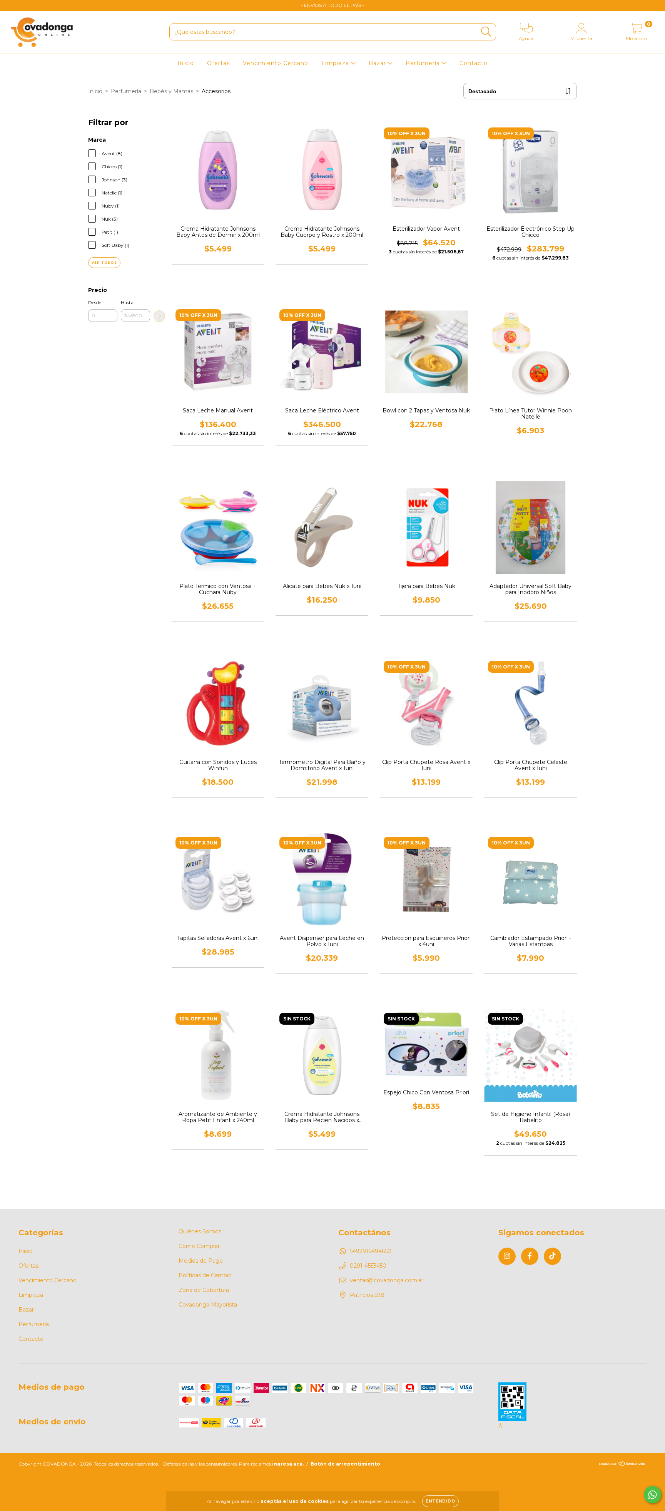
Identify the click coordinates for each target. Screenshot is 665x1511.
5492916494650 (370, 1251)
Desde (94, 302)
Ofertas (218, 63)
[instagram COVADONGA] (11, 5)
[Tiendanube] (622, 1464)
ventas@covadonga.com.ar (386, 1280)
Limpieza (336, 63)
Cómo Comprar (199, 1246)
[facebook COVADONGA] (23, 5)
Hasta (127, 302)
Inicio (185, 63)
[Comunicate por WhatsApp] (652, 1494)
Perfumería (424, 63)
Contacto (473, 63)
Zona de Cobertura (204, 1290)
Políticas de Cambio (205, 1275)
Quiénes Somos (200, 1231)
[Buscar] (486, 32)
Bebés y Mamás (171, 91)
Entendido (440, 1501)
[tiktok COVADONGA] (34, 5)
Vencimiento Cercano (275, 63)
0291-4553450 (368, 1265)
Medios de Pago (201, 1260)
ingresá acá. (288, 1464)
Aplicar (159, 316)
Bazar (378, 63)
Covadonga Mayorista (208, 1304)
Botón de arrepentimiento (345, 1464)
